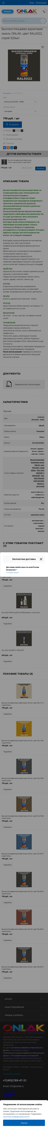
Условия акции (12, 572)
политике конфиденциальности (16, 1117)
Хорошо (24, 1123)
